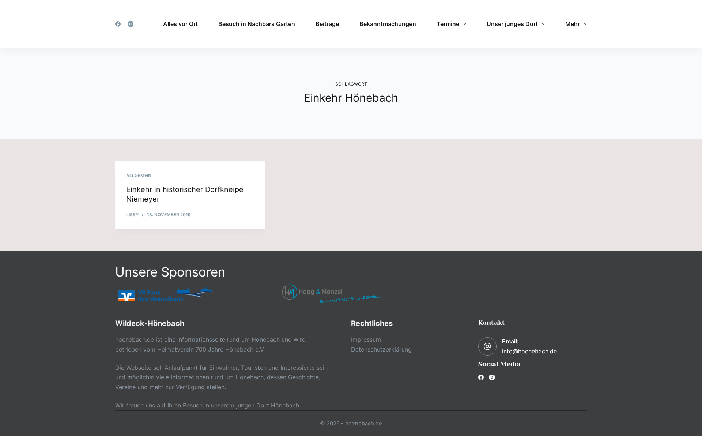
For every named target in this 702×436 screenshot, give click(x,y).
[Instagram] (130, 24)
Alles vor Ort (180, 23)
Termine (448, 23)
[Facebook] (118, 24)
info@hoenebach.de (529, 351)
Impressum (366, 339)
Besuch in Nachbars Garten (256, 23)
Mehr (572, 23)
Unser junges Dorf (512, 23)
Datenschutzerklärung (381, 349)
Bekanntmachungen (387, 23)
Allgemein (138, 175)
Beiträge (327, 23)
